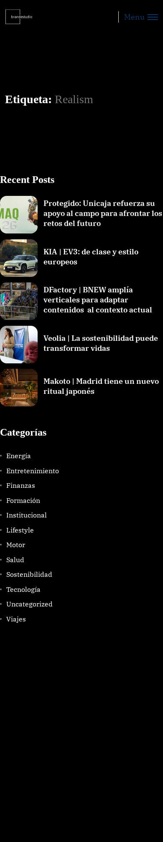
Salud (15, 559)
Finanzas (20, 485)
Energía (18, 455)
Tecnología (23, 589)
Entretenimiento (32, 471)
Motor (15, 544)
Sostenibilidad (29, 574)
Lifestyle (20, 530)
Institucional (26, 515)
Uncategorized (29, 604)
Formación (23, 500)
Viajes (16, 619)
